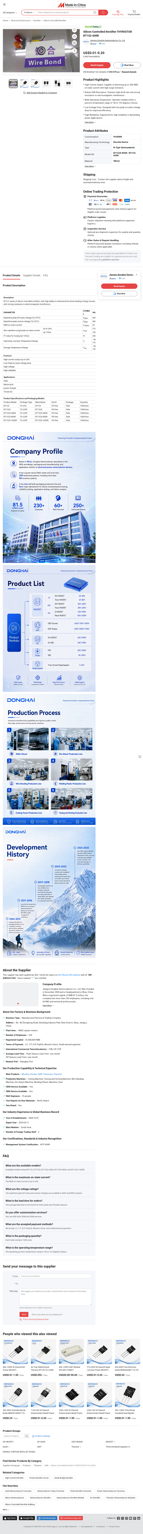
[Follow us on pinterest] (134, 1518)
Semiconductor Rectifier (40, 1497)
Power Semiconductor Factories (111, 1491)
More (5, 1509)
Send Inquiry (97, 65)
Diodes (33, 1074)
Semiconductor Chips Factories (50, 1491)
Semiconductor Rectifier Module (70, 1497)
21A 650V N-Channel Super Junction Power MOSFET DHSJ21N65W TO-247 (98, 1370)
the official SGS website (69, 974)
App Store (10, 1518)
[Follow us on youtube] (130, 1518)
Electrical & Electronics (20, 20)
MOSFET (109, 1441)
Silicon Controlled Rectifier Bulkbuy (20, 1504)
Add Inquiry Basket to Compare (42, 92)
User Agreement (87, 1526)
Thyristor (57, 1074)
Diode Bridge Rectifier (63, 1477)
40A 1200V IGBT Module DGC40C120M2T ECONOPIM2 (69, 1370)
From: (15, 1276)
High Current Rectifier (14, 1477)
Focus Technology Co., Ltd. (52, 1526)
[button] (4, 4)
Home (5, 20)
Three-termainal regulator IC (118, 1446)
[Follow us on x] (122, 1518)
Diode (5, 1446)
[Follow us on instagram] (126, 1518)
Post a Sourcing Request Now (34, 1319)
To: (17, 1283)
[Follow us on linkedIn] (138, 1518)
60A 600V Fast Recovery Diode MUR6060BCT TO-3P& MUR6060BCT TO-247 (127, 1370)
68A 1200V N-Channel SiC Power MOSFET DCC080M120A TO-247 (14, 1370)
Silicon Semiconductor (14, 1497)
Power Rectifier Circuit (39, 1477)
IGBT (40, 1074)
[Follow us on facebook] (118, 1518)
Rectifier (37, 20)
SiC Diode (41, 1441)
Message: (14, 1291)
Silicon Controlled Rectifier (55, 20)
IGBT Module (77, 1441)
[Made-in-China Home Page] (72, 5)
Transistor (48, 1074)
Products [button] (28, 12)
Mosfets (25, 1074)
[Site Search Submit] (103, 12)
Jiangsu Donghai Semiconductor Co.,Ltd (107, 40)
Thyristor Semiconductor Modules (120, 1497)
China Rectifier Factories (80, 1491)
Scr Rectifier (95, 1497)
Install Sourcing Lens (72, 1518)
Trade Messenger (47, 1518)
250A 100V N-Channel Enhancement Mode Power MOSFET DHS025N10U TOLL (71, 1413)
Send (24, 1314)
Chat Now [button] (129, 65)
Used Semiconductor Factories (18, 1491)
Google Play (27, 1518)
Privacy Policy (114, 1526)
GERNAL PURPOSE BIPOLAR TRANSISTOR (20, 1451)
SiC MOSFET (8, 1441)
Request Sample (129, 72)
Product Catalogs (42, 1436)
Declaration (100, 1526)
